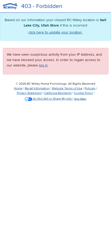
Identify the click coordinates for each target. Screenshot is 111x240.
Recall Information (37, 88)
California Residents (58, 93)
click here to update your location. (55, 32)
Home (18, 88)
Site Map (80, 99)
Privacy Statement (29, 93)
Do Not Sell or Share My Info (52, 99)
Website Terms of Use (67, 88)
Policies (90, 88)
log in (43, 65)
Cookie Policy (83, 93)
